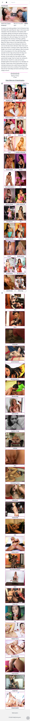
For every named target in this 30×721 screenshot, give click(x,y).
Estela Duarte (9, 273)
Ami (15, 535)
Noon (15, 327)
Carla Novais (9, 290)
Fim (15, 621)
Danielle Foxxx (9, 100)
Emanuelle (15, 344)
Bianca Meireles (15, 656)
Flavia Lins (15, 604)
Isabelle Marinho (9, 239)
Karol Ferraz (21, 117)
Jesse (15, 587)
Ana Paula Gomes (9, 187)
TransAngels (4, 5)
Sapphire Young (15, 431)
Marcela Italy (15, 396)
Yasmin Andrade (9, 117)
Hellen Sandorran (20, 204)
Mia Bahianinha (20, 273)
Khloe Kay (20, 290)
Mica (15, 465)
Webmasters (15, 713)
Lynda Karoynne (15, 361)
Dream (9, 256)
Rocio (9, 135)
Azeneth (21, 239)
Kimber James (20, 256)
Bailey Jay (20, 135)
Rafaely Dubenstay (20, 152)
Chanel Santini (15, 708)
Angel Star (15, 690)
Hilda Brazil (15, 500)
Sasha (20, 100)
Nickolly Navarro (15, 379)
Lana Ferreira (15, 673)
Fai (20, 221)
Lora (9, 152)
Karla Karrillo (15, 413)
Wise (15, 310)
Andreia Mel (15, 517)
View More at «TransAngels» (15, 80)
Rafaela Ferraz (15, 638)
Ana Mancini (9, 221)
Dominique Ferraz (15, 483)
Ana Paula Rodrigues (15, 569)
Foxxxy (20, 169)
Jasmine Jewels (9, 204)
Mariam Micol (9, 169)
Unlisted (15, 448)
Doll (21, 187)
